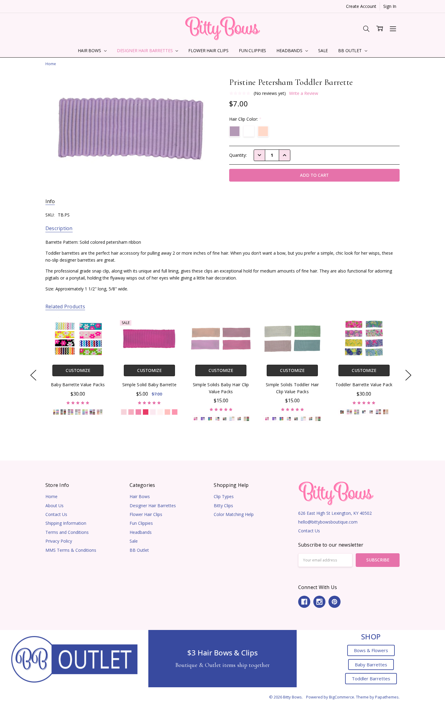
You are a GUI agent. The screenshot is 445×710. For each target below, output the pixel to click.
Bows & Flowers (371, 650)
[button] (74, 658)
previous (33, 375)
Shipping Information (65, 523)
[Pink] (131, 411)
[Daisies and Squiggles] (56, 411)
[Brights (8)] (209, 418)
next (408, 375)
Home (51, 496)
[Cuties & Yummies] (99, 411)
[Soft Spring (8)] (231, 418)
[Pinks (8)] (195, 418)
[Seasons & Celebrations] (371, 411)
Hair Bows (90, 50)
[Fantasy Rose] (174, 411)
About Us (54, 505)
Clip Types (224, 496)
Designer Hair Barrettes (145, 50)
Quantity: (238, 155)
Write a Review (303, 93)
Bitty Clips (223, 505)
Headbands (290, 50)
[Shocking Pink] (145, 411)
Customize (77, 370)
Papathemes (387, 697)
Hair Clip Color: (245, 119)
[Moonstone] (167, 411)
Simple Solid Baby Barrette (149, 384)
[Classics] (349, 411)
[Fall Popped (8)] (239, 418)
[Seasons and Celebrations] (92, 411)
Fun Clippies (252, 50)
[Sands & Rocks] (385, 411)
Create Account (361, 6)
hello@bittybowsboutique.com (328, 522)
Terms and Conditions (67, 532)
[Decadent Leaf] (364, 411)
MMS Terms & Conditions (70, 550)
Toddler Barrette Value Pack (363, 384)
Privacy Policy (58, 541)
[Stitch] (378, 411)
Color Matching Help (234, 514)
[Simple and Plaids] (63, 411)
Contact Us (56, 514)
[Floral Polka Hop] (85, 411)
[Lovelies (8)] (217, 418)
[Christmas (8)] (246, 418)
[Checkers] (77, 411)
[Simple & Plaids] (342, 411)
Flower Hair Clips (208, 50)
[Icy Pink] (153, 411)
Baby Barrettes (371, 664)
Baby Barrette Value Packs (78, 384)
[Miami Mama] (356, 411)
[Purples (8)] (202, 418)
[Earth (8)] (224, 418)
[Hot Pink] (138, 411)
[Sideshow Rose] (160, 411)
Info (50, 201)
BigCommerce (341, 697)
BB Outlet (350, 50)
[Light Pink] (123, 411)
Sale (323, 50)
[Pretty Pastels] (70, 411)
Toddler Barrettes (371, 678)
